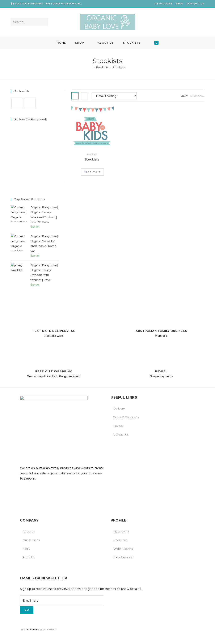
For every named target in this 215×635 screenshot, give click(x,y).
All (201, 95)
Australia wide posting (63, 3)
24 (195, 95)
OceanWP (49, 629)
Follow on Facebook (30, 119)
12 (191, 95)
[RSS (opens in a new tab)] (196, 22)
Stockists (119, 67)
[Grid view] (75, 95)
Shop (179, 3)
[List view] (84, 95)
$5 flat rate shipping (27, 3)
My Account (163, 3)
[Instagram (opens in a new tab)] (190, 22)
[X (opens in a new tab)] (173, 22)
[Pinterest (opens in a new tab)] (184, 22)
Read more (92, 171)
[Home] (91, 67)
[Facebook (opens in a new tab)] (179, 22)
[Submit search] (44, 22)
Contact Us (195, 3)
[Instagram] (30, 103)
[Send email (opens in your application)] (201, 22)
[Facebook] (17, 103)
